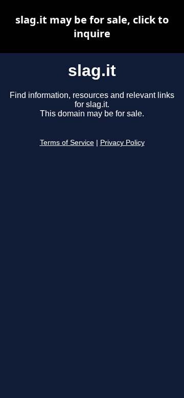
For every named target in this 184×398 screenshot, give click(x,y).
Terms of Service (67, 142)
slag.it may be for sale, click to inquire (92, 26)
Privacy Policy (122, 142)
